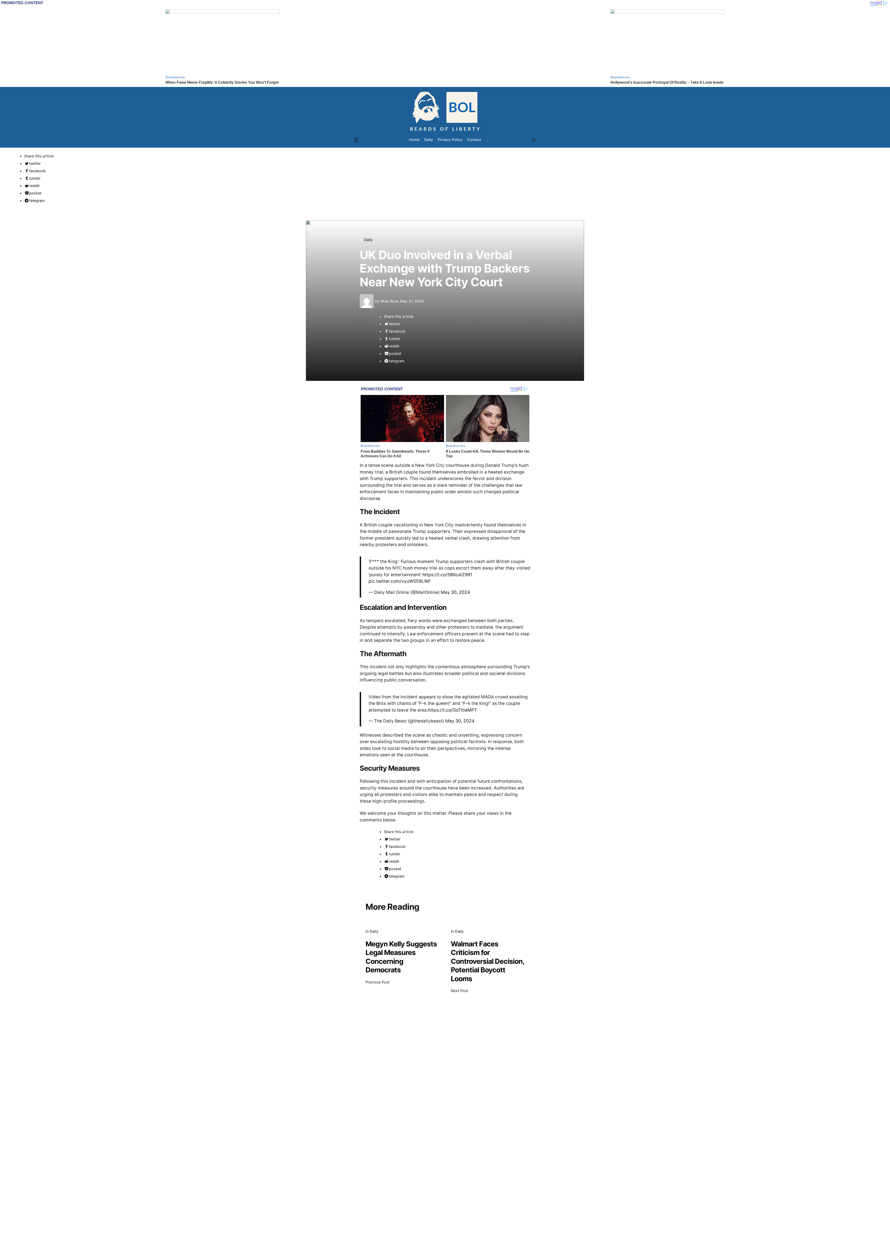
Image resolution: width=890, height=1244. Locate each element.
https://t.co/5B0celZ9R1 (447, 574)
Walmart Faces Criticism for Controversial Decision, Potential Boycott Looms (487, 961)
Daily (368, 239)
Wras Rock (389, 301)
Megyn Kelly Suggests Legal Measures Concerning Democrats (401, 957)
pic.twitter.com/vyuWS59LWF (400, 581)
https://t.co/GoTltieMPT (452, 710)
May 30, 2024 (455, 592)
